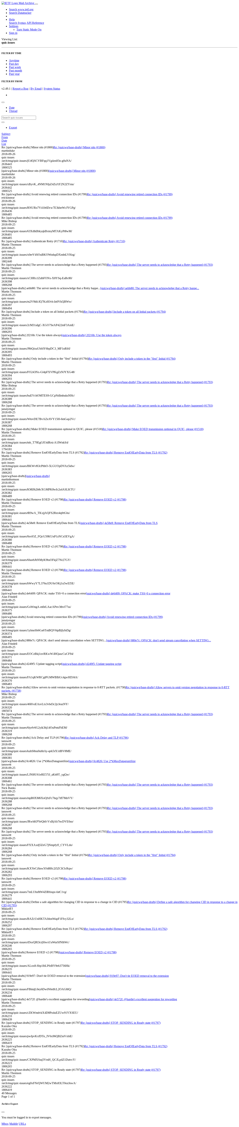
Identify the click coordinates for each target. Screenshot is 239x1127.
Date (12, 107)
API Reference (35, 22)
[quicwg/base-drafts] (38, 476)
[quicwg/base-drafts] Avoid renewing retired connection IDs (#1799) (122, 616)
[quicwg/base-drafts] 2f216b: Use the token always (91, 335)
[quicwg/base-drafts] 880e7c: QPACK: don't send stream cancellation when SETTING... (158, 640)
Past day (14, 63)
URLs (22, 1123)
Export (13, 127)
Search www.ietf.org (21, 9)
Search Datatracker (20, 12)
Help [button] (12, 19)
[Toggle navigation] (36, 4)
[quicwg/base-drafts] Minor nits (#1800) (72, 170)
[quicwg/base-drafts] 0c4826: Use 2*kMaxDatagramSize (102, 761)
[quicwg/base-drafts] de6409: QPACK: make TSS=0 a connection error (128, 593)
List (3, 144)
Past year (14, 73)
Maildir (13, 1123)
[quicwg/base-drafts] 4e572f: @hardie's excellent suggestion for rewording (133, 999)
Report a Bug (20, 88)
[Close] (2, 1112)
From (4, 137)
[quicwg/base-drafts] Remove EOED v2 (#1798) (88, 952)
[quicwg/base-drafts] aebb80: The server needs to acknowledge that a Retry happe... (149, 288)
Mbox (5, 1123)
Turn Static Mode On (28, 29)
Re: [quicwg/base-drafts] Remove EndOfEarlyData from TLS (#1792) (125, 452)
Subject (5, 133)
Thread (13, 111)
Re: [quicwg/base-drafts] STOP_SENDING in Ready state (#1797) (121, 1022)
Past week (15, 67)
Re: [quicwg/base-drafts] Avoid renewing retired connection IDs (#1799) (130, 194)
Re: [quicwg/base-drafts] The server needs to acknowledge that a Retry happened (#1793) (160, 264)
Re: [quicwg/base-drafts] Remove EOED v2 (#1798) (95, 499)
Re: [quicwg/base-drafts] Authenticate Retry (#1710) (94, 241)
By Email (36, 88)
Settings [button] (13, 26)
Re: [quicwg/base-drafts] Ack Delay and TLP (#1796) (96, 737)
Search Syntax (17, 22)
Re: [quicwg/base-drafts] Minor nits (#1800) (79, 147)
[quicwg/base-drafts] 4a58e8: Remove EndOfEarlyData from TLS (119, 523)
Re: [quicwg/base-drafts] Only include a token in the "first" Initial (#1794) (132, 358)
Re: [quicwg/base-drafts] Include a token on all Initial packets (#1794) (125, 311)
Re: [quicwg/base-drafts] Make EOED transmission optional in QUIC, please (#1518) (153, 429)
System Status (52, 88)
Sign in (13, 32)
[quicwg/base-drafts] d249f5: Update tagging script (91, 663)
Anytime (14, 60)
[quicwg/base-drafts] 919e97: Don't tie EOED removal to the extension (127, 975)
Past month (15, 70)
